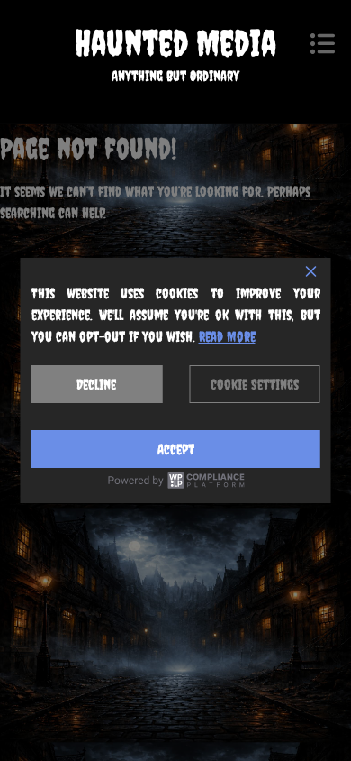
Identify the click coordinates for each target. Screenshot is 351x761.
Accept (176, 449)
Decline (96, 384)
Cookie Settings (255, 384)
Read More (227, 336)
